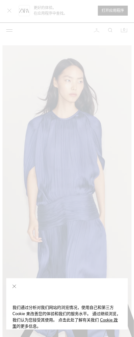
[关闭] (14, 286)
